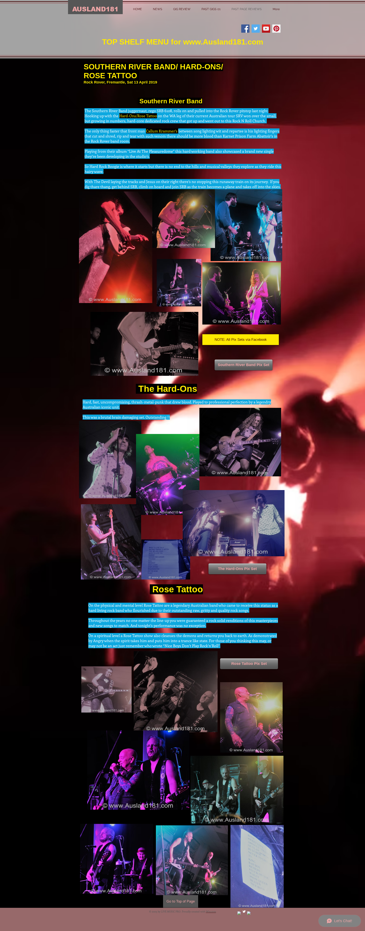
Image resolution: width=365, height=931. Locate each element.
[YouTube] (266, 28)
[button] (240, 339)
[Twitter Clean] (244, 911)
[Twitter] (256, 28)
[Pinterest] (276, 28)
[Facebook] (245, 28)
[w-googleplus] (239, 913)
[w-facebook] (249, 913)
